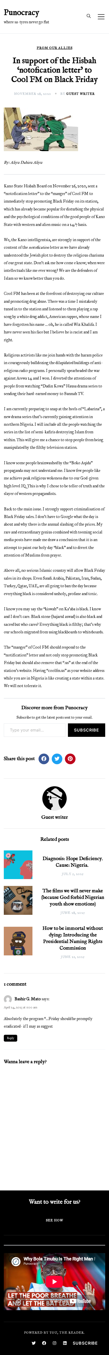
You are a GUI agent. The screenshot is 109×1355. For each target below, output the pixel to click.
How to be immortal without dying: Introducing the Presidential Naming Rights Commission (72, 938)
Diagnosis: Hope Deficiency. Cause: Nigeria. (73, 861)
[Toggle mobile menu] (101, 17)
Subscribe (86, 730)
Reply (10, 1038)
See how (54, 1220)
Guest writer (80, 94)
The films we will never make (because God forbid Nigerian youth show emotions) (72, 897)
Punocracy (21, 13)
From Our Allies (54, 48)
